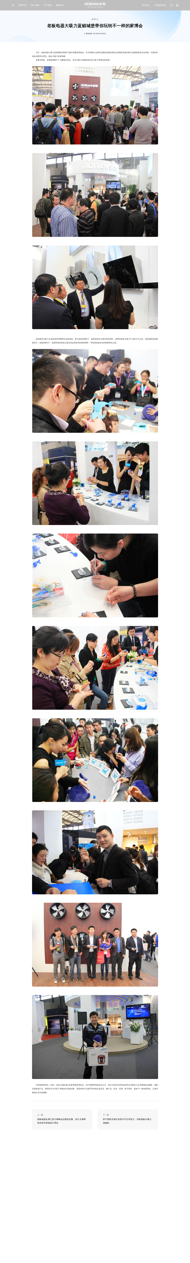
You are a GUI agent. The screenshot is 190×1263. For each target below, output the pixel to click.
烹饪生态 (146, 5)
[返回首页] (95, 5)
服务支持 (60, 5)
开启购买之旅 (160, 5)
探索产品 (22, 5)
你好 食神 (35, 5)
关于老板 (47, 5)
